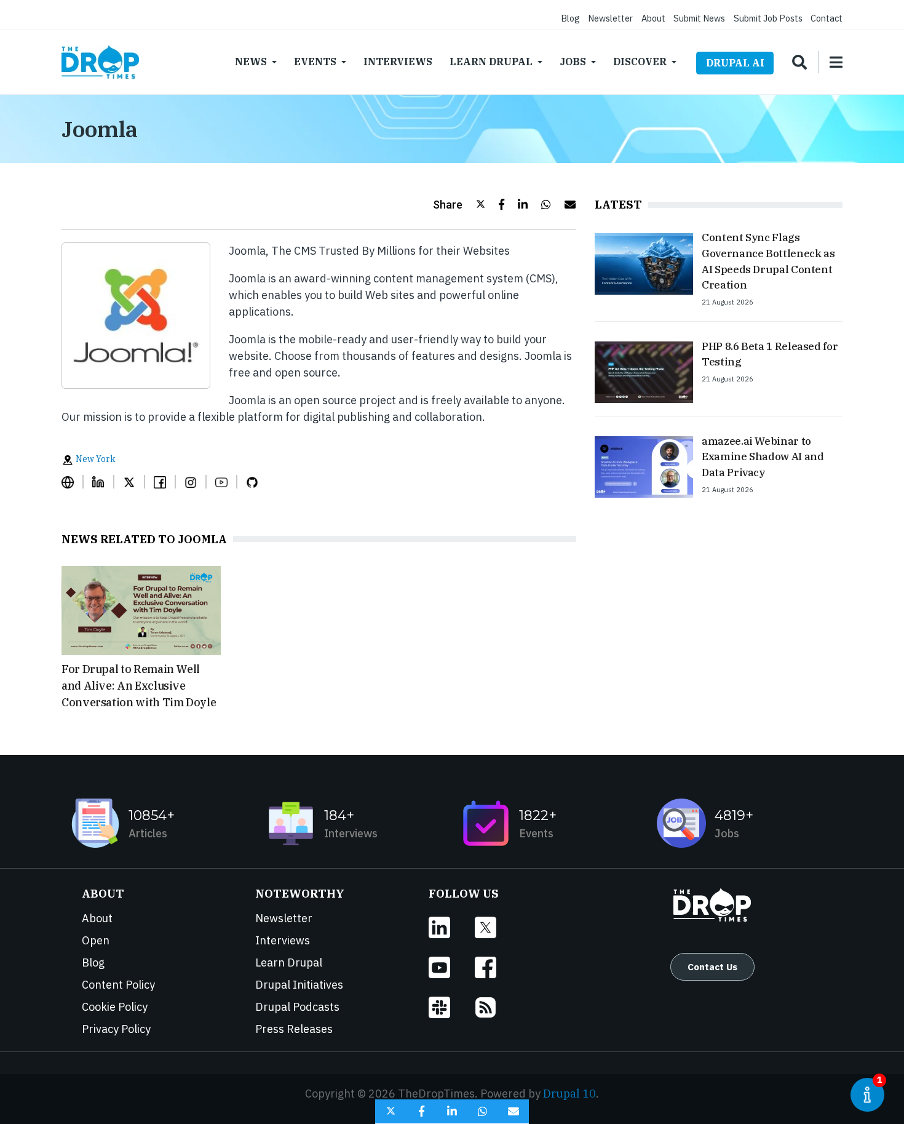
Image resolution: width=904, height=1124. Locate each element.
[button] (459, 204)
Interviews (397, 61)
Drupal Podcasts (297, 1007)
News (251, 61)
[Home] (100, 62)
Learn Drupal (491, 61)
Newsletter (610, 18)
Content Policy (118, 985)
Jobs (573, 61)
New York (95, 458)
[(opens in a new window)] (72, 481)
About (653, 18)
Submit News (699, 18)
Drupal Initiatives (299, 985)
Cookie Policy (115, 1007)
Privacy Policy (116, 1029)
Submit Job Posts (768, 18)
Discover (640, 61)
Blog (570, 18)
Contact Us (712, 966)
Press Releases (294, 1029)
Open (95, 940)
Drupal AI (735, 63)
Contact (827, 18)
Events (315, 61)
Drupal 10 (569, 1093)
